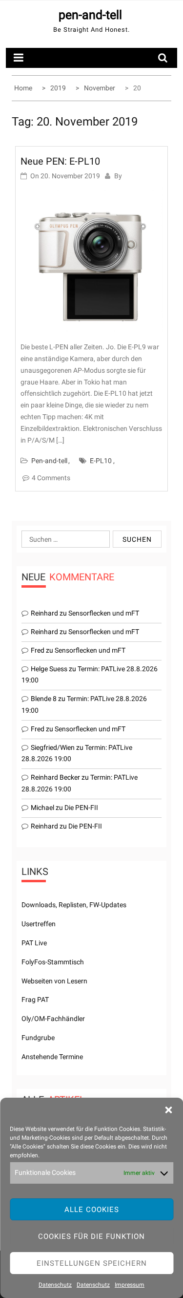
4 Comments (51, 478)
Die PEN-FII (81, 807)
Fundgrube (38, 1038)
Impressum (129, 1284)
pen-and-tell (90, 15)
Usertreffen (38, 924)
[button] (168, 1110)
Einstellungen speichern (92, 1263)
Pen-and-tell (49, 461)
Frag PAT (35, 999)
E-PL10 (101, 461)
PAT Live (34, 943)
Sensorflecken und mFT (103, 613)
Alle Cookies (91, 1209)
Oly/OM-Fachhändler (53, 1018)
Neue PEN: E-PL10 (60, 161)
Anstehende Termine (52, 1057)
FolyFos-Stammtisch (52, 962)
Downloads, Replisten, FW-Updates (73, 905)
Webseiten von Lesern (54, 981)
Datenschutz (55, 1284)
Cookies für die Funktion (91, 1236)
